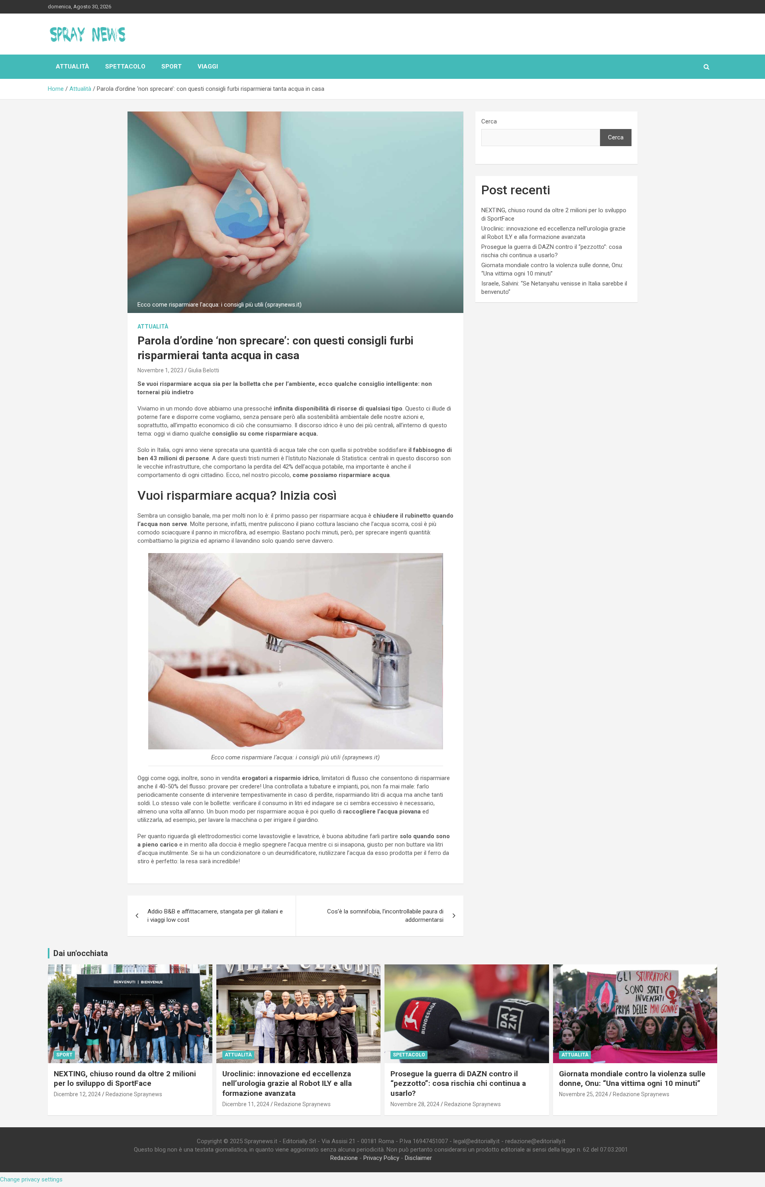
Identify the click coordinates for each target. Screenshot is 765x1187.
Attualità (72, 66)
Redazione (344, 1158)
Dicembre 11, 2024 (245, 1104)
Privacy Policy (381, 1158)
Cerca (489, 121)
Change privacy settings (31, 1179)
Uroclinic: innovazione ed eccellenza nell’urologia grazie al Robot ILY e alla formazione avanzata (287, 1083)
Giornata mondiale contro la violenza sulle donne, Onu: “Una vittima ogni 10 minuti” (632, 1078)
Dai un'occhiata (80, 953)
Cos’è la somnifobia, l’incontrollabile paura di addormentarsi (385, 915)
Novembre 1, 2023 (160, 370)
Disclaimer (418, 1158)
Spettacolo (125, 66)
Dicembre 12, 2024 (77, 1094)
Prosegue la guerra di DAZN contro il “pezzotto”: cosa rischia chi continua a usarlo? (458, 1083)
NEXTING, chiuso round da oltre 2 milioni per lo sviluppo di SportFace (125, 1078)
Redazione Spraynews (134, 1094)
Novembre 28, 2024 (414, 1104)
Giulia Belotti (203, 370)
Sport (171, 66)
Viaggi (208, 66)
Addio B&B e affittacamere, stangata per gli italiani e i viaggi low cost (215, 915)
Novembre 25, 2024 (583, 1094)
